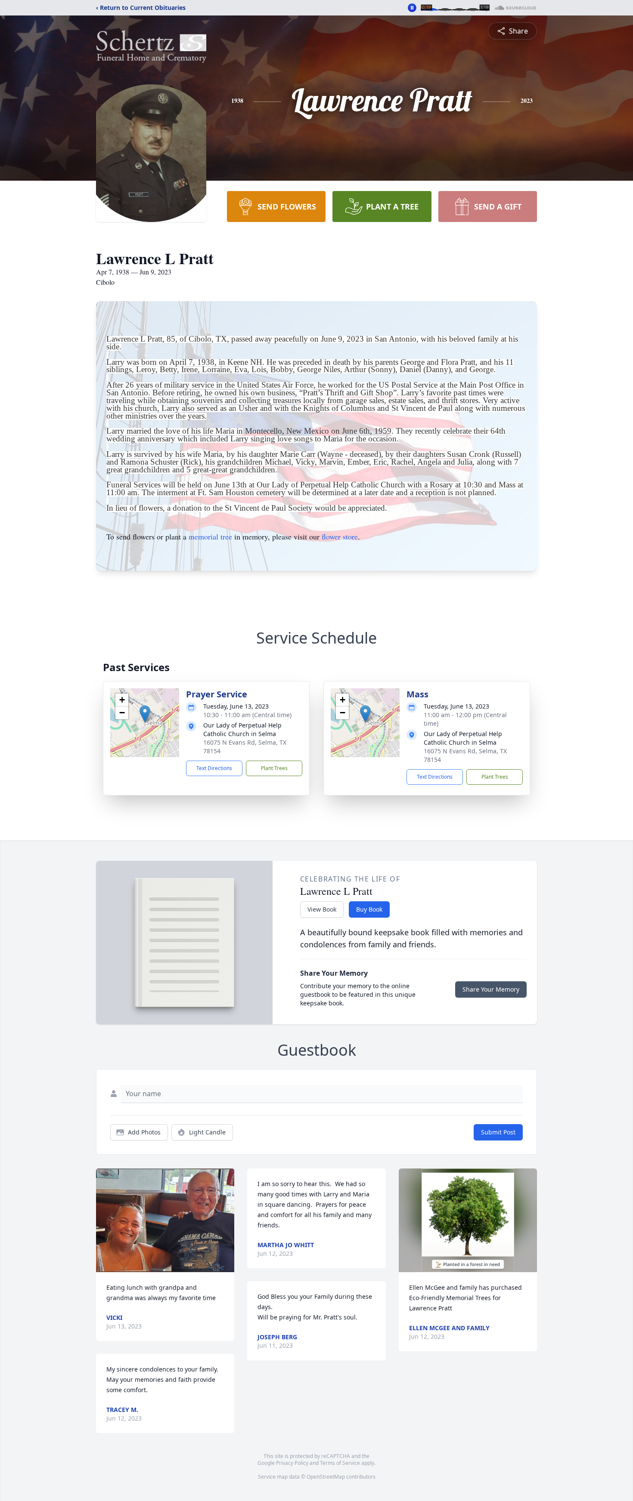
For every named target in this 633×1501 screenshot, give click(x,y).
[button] (145, 714)
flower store (340, 536)
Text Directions (214, 768)
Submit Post (498, 1132)
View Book (321, 909)
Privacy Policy (292, 1463)
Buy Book (369, 909)
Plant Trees (274, 768)
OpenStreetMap (326, 1476)
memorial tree (210, 536)
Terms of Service (340, 1463)
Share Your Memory (490, 989)
